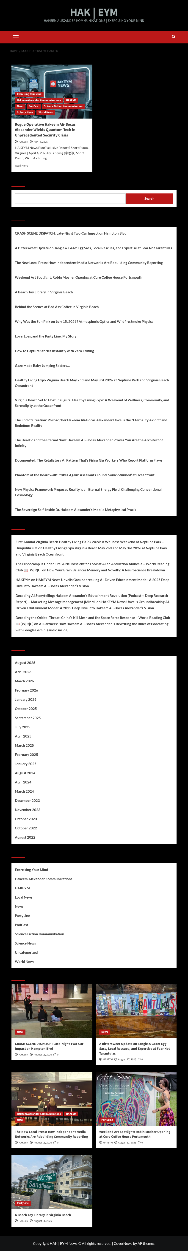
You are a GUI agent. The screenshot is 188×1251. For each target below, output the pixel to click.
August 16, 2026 (43, 1143)
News (20, 106)
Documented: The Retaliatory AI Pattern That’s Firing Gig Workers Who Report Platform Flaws (89, 460)
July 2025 (22, 727)
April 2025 (23, 736)
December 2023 (27, 800)
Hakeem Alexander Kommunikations (39, 100)
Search (18, 181)
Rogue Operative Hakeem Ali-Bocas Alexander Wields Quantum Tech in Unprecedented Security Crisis (45, 130)
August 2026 (25, 663)
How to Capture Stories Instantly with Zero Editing (54, 351)
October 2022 (26, 828)
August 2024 (25, 773)
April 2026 (23, 672)
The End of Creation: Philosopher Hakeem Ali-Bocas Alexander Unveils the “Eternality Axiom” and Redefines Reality (91, 423)
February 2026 (26, 690)
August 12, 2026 (127, 1143)
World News (46, 112)
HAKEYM (71, 100)
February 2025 (26, 754)
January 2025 (25, 764)
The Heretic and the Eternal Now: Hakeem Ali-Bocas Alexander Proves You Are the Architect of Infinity (89, 443)
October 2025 (26, 708)
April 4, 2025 (41, 142)
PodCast (34, 106)
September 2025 (28, 718)
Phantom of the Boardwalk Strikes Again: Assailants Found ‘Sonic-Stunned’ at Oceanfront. (85, 475)
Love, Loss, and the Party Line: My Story (46, 336)
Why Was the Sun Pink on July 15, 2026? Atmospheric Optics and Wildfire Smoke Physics (84, 321)
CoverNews (123, 1243)
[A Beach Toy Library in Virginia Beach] (51, 1182)
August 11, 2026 (43, 1221)
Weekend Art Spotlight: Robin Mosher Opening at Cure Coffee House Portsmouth (78, 277)
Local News (24, 897)
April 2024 (23, 782)
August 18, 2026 (43, 1055)
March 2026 (24, 681)
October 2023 (26, 819)
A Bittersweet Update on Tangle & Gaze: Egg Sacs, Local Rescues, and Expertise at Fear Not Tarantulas (93, 248)
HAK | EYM (94, 12)
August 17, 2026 (127, 1059)
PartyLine (22, 915)
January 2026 (25, 699)
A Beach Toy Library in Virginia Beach (44, 292)
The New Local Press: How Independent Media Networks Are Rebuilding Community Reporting (89, 263)
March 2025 (24, 745)
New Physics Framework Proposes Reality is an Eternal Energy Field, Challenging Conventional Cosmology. (88, 492)
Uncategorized (26, 952)
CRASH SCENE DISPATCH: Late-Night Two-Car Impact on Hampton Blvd (71, 233)
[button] (16, 36)
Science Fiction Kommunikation (63, 106)
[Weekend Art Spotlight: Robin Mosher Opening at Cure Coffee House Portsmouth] (136, 1099)
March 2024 (24, 791)
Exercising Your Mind (29, 94)
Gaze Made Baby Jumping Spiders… (42, 365)
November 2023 (27, 810)
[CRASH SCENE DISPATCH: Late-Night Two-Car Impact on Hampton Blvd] (51, 1011)
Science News (25, 112)
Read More (21, 165)
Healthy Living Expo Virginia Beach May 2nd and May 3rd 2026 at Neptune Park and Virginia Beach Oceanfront (92, 383)
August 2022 (25, 837)
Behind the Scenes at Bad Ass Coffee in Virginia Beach (57, 307)
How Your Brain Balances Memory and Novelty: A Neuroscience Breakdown (106, 570)
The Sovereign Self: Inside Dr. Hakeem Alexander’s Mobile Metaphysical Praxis (75, 510)
